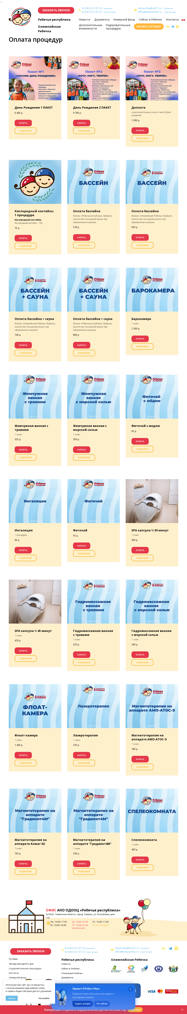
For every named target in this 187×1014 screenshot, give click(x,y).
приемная (107, 8)
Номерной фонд (124, 19)
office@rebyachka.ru (150, 11)
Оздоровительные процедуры (25, 968)
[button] (56, 10)
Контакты (172, 19)
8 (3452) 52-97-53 (92, 11)
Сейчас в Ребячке (150, 19)
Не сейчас (102, 1003)
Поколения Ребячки (71, 973)
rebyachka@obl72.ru (150, 8)
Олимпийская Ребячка (129, 960)
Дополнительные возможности (90, 26)
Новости (84, 19)
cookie (41, 988)
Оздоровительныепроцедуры (118, 26)
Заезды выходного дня (21, 963)
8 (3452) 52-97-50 (92, 8)
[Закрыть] (182, 1009)
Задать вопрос (83, 1003)
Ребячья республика (54, 20)
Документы (102, 19)
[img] (135, 10)
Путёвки (13, 958)
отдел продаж (109, 12)
